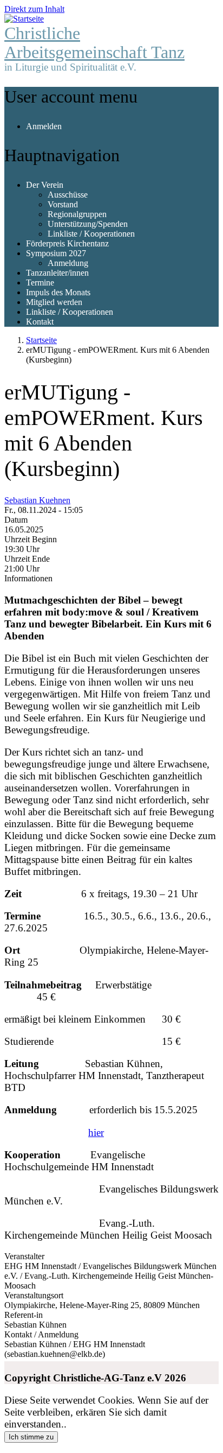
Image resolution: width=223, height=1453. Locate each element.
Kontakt (40, 321)
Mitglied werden (54, 302)
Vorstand (63, 204)
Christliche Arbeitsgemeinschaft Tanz (94, 42)
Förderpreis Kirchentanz (67, 243)
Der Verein (44, 184)
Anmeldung (68, 263)
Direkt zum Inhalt (34, 9)
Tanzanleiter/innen (57, 272)
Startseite (41, 340)
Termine (40, 282)
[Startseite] (24, 18)
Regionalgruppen (77, 214)
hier (96, 1132)
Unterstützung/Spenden (88, 224)
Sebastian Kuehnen (37, 500)
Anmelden (44, 126)
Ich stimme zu (31, 1437)
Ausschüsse (68, 194)
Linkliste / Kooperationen (91, 233)
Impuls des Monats (58, 292)
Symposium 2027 (56, 253)
